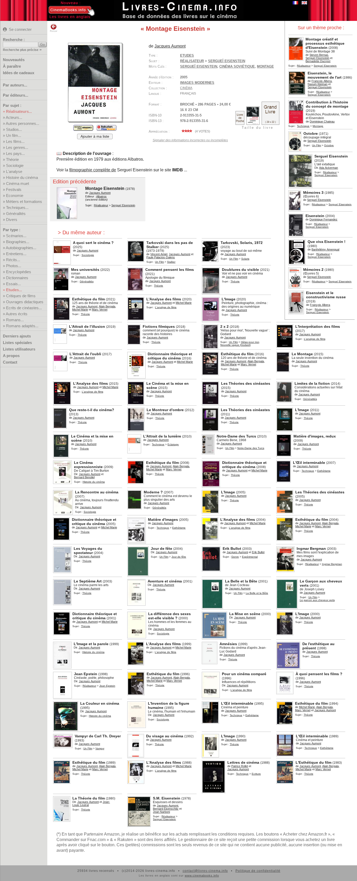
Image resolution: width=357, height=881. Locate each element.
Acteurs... (14, 117)
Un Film (316, 145)
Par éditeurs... (15, 95)
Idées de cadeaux (18, 73)
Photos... (13, 266)
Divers (11, 219)
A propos (11, 355)
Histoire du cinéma (22, 177)
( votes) (202, 131)
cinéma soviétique (237, 66)
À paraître (12, 66)
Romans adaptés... (22, 326)
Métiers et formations (24, 201)
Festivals (13, 189)
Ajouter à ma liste (94, 136)
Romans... (15, 320)
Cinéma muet (17, 183)
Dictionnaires (17, 278)
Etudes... (14, 290)
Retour (53, 31)
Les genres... (17, 147)
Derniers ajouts (17, 336)
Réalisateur (303, 65)
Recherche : (14, 39)
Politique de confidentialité (257, 871)
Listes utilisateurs (19, 349)
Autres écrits (16, 314)
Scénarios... (16, 236)
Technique (303, 126)
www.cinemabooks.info (202, 875)
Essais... (13, 284)
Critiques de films (21, 296)
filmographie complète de (92, 170)
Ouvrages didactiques (24, 302)
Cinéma (186, 88)
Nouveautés (14, 59)
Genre (235, 556)
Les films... (15, 141)
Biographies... (17, 242)
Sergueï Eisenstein (198, 66)
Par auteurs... (15, 85)
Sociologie (15, 165)
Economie (14, 195)
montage (265, 66)
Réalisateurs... (19, 111)
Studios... (14, 129)
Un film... (13, 135)
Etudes (187, 55)
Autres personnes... (22, 123)
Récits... (13, 260)
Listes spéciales (17, 342)
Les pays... (15, 153)
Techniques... (17, 207)
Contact (10, 362)
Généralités (16, 213)
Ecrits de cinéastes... (24, 308)
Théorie (12, 159)
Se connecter (20, 29)
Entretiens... (16, 254)
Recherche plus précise (20, 50)
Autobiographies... (21, 248)
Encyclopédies (18, 272)
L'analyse (14, 171)
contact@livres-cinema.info (205, 871)
